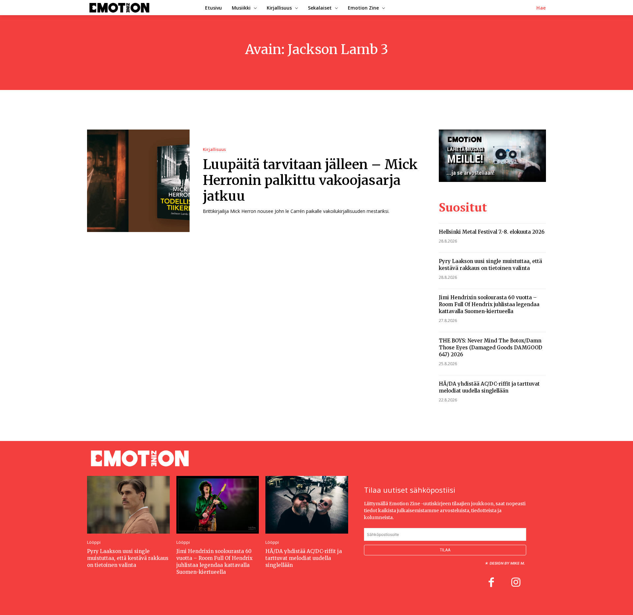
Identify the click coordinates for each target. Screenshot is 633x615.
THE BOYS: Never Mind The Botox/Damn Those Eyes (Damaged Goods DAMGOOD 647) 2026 (490, 347)
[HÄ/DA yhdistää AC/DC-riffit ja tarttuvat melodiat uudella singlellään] (306, 505)
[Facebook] (491, 583)
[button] (541, 8)
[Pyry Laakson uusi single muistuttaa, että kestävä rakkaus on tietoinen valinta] (128, 505)
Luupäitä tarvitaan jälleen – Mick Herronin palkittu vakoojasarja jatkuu (310, 180)
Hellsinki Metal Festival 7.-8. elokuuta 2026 (492, 232)
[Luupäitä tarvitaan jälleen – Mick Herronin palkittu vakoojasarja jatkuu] (138, 181)
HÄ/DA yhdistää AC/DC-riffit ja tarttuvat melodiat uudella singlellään (489, 387)
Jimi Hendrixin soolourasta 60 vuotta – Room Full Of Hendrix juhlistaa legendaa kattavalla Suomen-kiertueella (489, 304)
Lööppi (94, 542)
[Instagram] (515, 583)
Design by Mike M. (507, 563)
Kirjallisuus (214, 149)
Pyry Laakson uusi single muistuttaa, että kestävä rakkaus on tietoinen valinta (490, 264)
